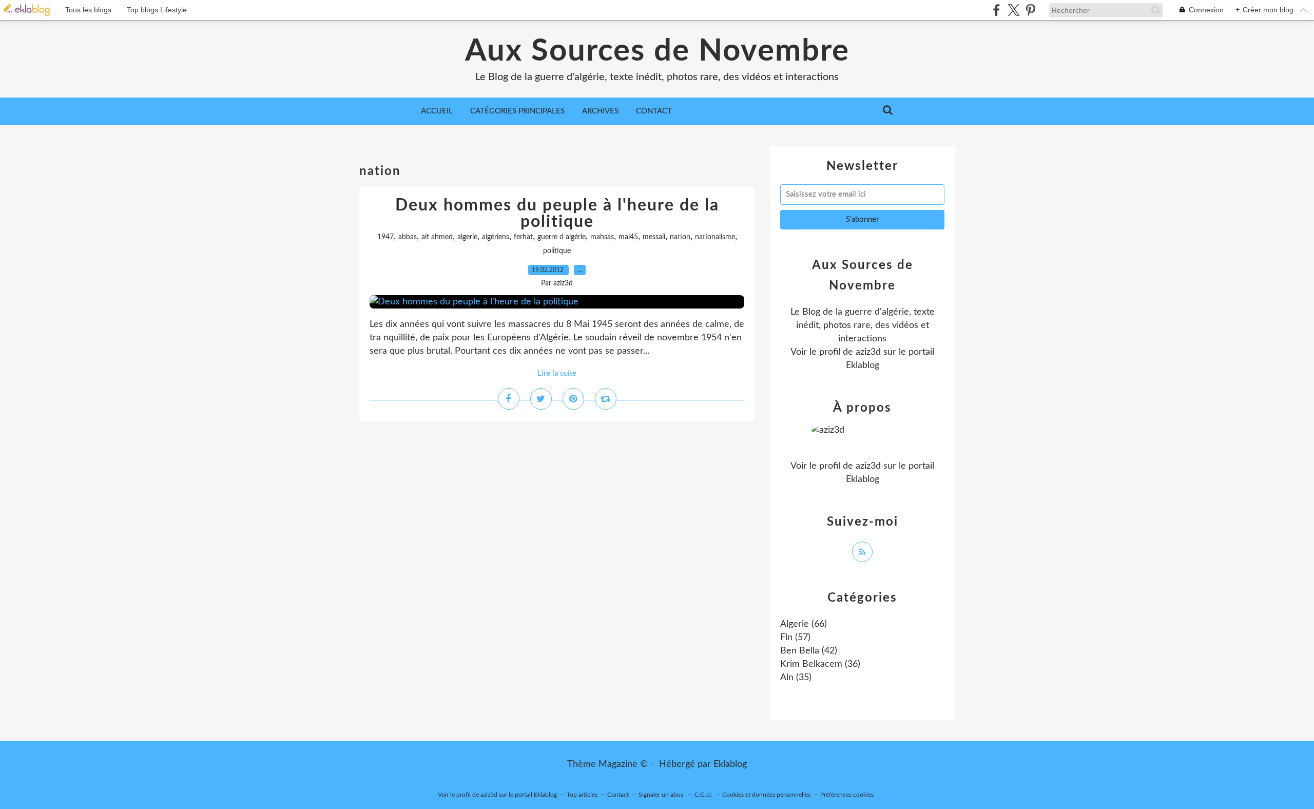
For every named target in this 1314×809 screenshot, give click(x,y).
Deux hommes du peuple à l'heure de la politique (557, 213)
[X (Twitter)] (1013, 10)
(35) (795, 677)
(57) (795, 637)
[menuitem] (436, 111)
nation (680, 237)
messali (654, 237)
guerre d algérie (561, 237)
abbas (407, 237)
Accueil (437, 111)
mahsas (602, 237)
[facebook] (996, 10)
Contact (654, 111)
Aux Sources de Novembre (657, 51)
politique (557, 251)
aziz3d (868, 352)
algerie (467, 237)
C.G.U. (703, 795)
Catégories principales (517, 111)
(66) (803, 624)
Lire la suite (556, 373)
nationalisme (715, 237)
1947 (385, 237)
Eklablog (730, 764)
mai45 (628, 237)
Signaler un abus (662, 795)
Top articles (582, 795)
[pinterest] (1030, 10)
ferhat (523, 237)
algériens (495, 237)
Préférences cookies (847, 795)
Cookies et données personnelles (766, 795)
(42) (808, 651)
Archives (600, 111)
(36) (820, 664)
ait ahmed (437, 237)
